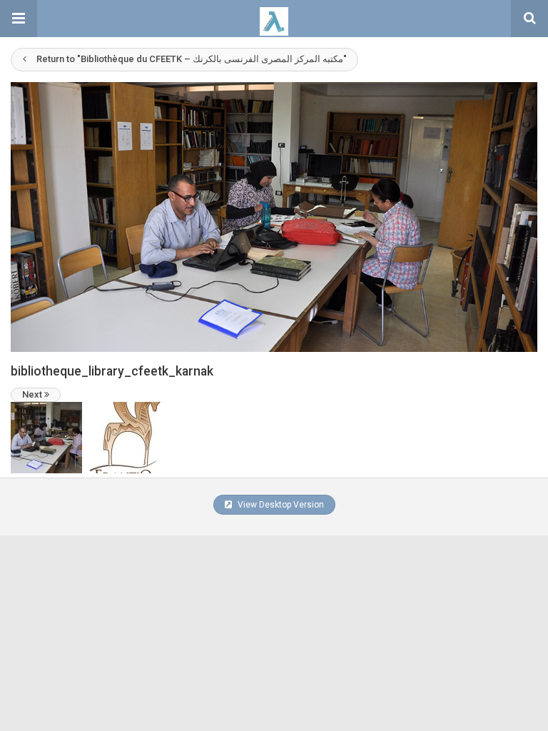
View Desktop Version (279, 505)
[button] (18, 18)
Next (33, 394)
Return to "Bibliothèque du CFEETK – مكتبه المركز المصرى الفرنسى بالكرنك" (191, 59)
